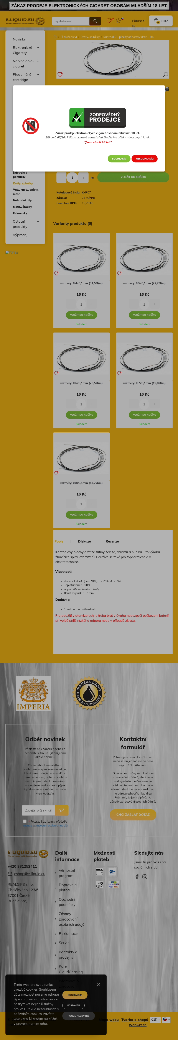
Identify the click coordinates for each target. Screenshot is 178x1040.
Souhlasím (119, 158)
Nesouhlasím (144, 158)
